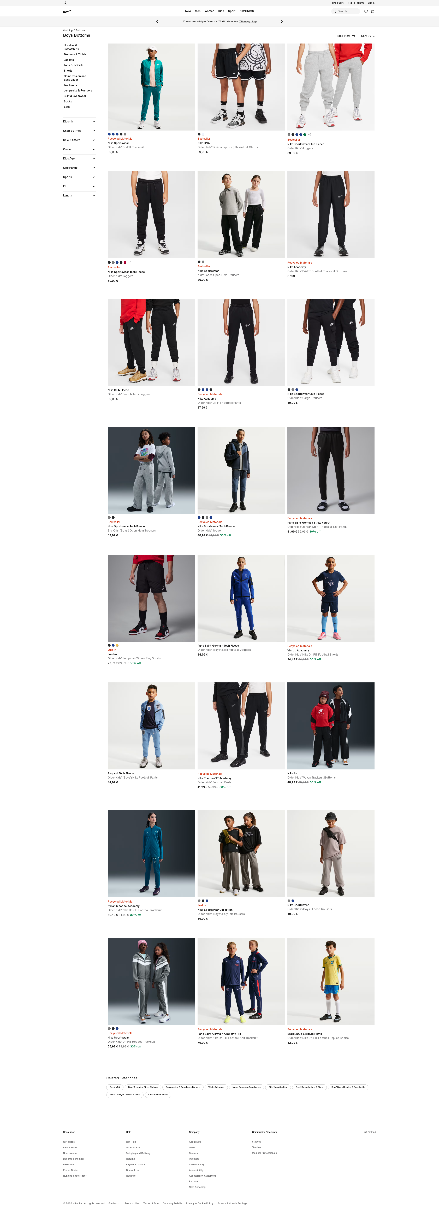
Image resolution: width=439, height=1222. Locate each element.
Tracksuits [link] (70, 85)
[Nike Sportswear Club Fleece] (331, 87)
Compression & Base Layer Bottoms (183, 1087)
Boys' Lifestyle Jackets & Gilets (125, 1095)
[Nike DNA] (241, 87)
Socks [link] (68, 101)
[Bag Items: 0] (373, 11)
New (188, 11)
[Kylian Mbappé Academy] (151, 853)
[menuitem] (353, 3)
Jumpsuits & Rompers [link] (78, 90)
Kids (221, 11)
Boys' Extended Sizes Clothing (143, 1087)
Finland (372, 1132)
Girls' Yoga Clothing (278, 1087)
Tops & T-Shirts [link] (73, 65)
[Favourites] (366, 11)
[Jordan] (65, 3)
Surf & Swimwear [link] (75, 96)
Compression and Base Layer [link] (75, 78)
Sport (231, 11)
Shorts (68, 70)
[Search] (334, 11)
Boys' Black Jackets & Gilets (309, 1087)
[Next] (281, 21)
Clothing (68, 30)
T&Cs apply (245, 21)
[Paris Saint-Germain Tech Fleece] (241, 598)
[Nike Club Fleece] (151, 342)
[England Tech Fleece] (151, 725)
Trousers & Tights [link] (75, 54)
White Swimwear (216, 1087)
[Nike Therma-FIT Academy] (241, 725)
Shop (254, 21)
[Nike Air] (331, 725)
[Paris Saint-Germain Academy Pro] (241, 981)
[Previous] (157, 21)
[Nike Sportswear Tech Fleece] (151, 214)
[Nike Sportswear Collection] (241, 853)
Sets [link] (67, 106)
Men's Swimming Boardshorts (246, 1087)
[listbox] (368, 36)
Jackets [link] (69, 59)
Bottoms (80, 30)
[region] (77, 123)
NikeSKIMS (247, 11)
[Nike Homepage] (68, 11)
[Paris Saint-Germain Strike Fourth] (331, 470)
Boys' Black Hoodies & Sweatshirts (348, 1087)
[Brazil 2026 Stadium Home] (331, 981)
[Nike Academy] (331, 214)
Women (209, 11)
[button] (79, 122)
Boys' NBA (115, 1087)
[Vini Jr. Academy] (331, 598)
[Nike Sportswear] (151, 87)
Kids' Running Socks (158, 1095)
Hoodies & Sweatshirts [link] (71, 47)
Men (197, 11)
